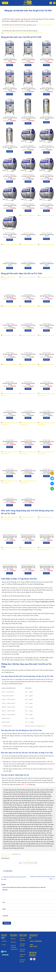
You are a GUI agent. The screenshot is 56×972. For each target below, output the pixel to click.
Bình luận (5, 889)
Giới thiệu (4, 941)
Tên (4, 902)
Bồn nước (13, 938)
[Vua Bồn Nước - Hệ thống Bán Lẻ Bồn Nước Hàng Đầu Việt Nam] (28, 3)
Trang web (5, 915)
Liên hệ (3, 944)
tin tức (28, 8)
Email (4, 909)
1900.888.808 (37, 941)
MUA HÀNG (9, 64)
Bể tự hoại (13, 942)
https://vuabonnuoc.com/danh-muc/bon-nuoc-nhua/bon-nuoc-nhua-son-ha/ (23, 33)
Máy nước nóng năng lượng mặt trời (14, 947)
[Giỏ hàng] (54, 3)
